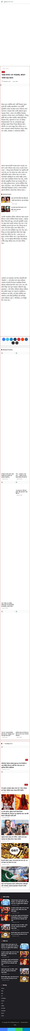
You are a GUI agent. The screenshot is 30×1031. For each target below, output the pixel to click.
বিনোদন (7, 68)
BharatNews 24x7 (7, 81)
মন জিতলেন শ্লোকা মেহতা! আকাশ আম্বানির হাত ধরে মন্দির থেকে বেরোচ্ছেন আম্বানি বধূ (7, 475)
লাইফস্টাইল (3, 1010)
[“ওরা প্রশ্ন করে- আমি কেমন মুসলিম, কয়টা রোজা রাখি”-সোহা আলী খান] (22, 485)
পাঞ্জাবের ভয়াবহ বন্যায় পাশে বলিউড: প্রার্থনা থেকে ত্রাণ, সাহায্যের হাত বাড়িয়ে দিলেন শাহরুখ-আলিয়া (19, 926)
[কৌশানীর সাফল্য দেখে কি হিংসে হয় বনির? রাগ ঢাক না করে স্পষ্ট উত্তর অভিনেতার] (22, 671)
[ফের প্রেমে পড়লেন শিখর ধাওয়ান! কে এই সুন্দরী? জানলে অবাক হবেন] (5, 209)
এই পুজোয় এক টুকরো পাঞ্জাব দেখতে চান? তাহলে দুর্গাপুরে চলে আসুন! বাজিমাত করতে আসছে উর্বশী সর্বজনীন (20, 909)
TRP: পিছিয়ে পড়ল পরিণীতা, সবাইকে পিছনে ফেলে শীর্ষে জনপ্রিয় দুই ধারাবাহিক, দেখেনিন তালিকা (7, 605)
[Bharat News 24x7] (8, 1)
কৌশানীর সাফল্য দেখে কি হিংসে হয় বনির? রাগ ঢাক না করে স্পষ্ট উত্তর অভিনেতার (22, 734)
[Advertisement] (15, 19)
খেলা (2, 1003)
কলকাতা (2, 988)
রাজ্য (2, 993)
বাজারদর (2, 1001)
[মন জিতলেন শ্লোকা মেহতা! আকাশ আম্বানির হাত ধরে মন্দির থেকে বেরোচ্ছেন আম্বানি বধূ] (7, 412)
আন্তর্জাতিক (3, 998)
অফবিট (2, 1015)
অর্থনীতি (2, 1005)
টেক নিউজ (3, 1008)
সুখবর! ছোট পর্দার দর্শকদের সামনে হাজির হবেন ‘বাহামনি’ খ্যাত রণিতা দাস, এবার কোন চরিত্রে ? (19, 200)
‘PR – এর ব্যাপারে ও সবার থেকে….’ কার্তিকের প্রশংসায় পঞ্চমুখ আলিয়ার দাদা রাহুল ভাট (21, 475)
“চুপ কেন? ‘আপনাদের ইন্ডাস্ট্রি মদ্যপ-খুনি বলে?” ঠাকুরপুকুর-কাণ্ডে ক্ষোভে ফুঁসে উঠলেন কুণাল (7, 734)
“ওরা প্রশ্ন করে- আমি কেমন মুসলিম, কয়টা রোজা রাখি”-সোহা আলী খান (21, 492)
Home (3, 68)
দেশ (2, 996)
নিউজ (2, 991)
